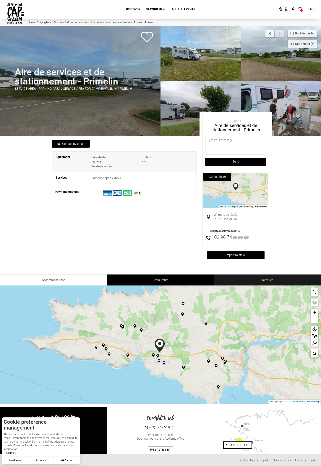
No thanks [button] (15, 460)
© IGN (284, 401)
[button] (133, 9)
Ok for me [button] (66, 460)
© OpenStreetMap (297, 401)
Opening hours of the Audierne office (160, 438)
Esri (278, 401)
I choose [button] (41, 460)
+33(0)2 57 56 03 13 (162, 427)
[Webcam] (287, 9)
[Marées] (279, 9)
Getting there (217, 176)
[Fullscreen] (314, 292)
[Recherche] (293, 9)
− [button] (314, 319)
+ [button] (314, 312)
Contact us (162, 450)
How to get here (239, 445)
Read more (10, 452)
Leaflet (271, 401)
